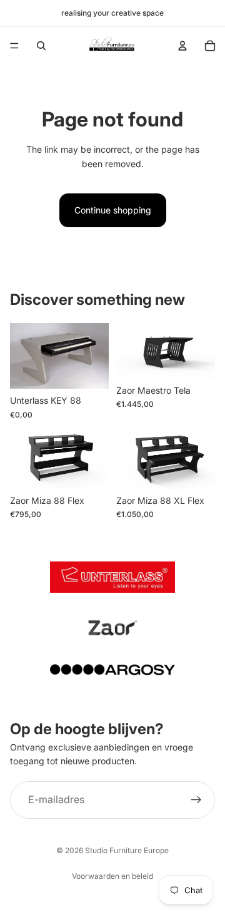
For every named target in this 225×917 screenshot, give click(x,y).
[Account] (182, 45)
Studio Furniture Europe (127, 850)
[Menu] (14, 45)
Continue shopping (112, 210)
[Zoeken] (41, 45)
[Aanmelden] (196, 800)
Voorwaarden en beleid (112, 876)
